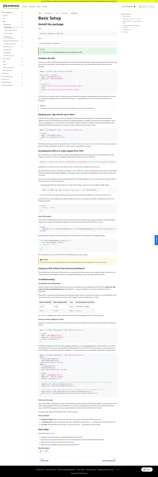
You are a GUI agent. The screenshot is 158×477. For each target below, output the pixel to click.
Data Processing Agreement (66, 470)
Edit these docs (91, 470)
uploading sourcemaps (84, 146)
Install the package (125, 14)
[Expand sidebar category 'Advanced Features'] (22, 44)
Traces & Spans (50, 442)
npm (98, 167)
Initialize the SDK (127, 16)
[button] (12, 12)
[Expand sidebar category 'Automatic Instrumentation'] (22, 37)
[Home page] (39, 13)
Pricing (44, 6)
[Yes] (40, 451)
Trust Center (81, 470)
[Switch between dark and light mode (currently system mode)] (134, 6)
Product (24, 6)
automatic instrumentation (70, 445)
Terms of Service (51, 470)
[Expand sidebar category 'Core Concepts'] (22, 33)
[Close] (156, 1)
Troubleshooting (127, 29)
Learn (38, 6)
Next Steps (125, 32)
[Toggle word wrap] (112, 227)
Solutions (32, 6)
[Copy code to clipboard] (115, 33)
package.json (84, 315)
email (115, 470)
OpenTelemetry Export (97, 274)
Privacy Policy (40, 470)
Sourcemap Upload (54, 437)
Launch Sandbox (127, 6)
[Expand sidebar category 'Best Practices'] (22, 46)
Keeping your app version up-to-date (132, 19)
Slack (120, 470)
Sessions (51, 440)
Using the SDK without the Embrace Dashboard (131, 26)
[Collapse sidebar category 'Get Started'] (22, 24)
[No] (46, 451)
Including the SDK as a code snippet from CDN (67, 52)
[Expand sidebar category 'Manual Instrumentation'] (22, 41)
